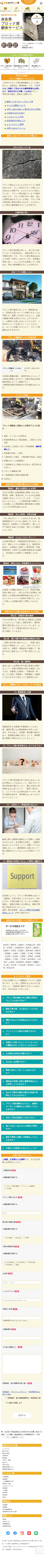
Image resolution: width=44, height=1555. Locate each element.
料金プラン (5, 1462)
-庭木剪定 (4, 1495)
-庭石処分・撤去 (6, 1483)
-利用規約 (4, 1507)
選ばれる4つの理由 (32, 109)
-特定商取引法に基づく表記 (9, 1511)
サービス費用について (16, 105)
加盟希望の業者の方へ (8, 1469)
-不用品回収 (5, 1476)
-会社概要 (4, 1504)
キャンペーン (38, 11)
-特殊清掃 (4, 1488)
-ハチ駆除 (4, 1490)
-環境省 (4, 1519)
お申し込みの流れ (14, 109)
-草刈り (4, 1497)
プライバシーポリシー (19, 1392)
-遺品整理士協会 (6, 1526)
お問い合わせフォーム (16, 128)
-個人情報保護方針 (7, 1509)
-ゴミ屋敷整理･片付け (8, 1481)
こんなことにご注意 (15, 117)
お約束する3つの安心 (16, 113)
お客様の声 (5, 1455)
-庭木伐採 (4, 1492)
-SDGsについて (6, 1521)
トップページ (5, 1448)
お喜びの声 (16, 11)
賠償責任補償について (8, 1467)
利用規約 (5, 1392)
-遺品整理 (4, 1479)
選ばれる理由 (27, 11)
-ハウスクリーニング (7, 1486)
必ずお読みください (5, 11)
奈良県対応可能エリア (16, 121)
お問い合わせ (5, 1464)
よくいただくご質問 (15, 124)
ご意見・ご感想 (6, 1460)
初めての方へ (5, 1451)
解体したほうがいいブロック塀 (20, 102)
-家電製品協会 (6, 1523)
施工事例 (4, 1458)
